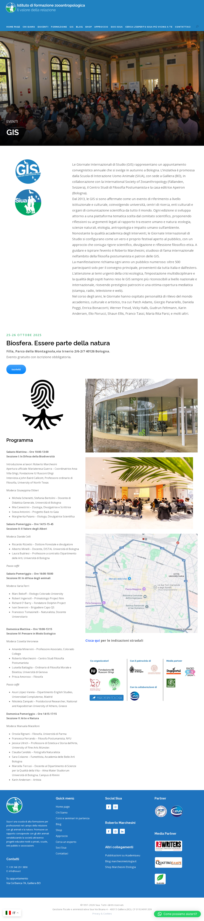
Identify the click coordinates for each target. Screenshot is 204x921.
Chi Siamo (29, 27)
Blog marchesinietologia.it (120, 861)
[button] (177, 914)
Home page (13, 27)
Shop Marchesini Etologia (120, 867)
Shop (88, 27)
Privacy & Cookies (102, 913)
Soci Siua (61, 847)
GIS (71, 27)
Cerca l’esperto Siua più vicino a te (148, 27)
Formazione (59, 27)
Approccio (101, 27)
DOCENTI (43, 27)
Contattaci (183, 27)
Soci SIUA (117, 27)
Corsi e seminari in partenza (72, 818)
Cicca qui (92, 640)
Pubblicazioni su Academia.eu (122, 855)
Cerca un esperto (66, 842)
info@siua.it (15, 871)
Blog (79, 27)
